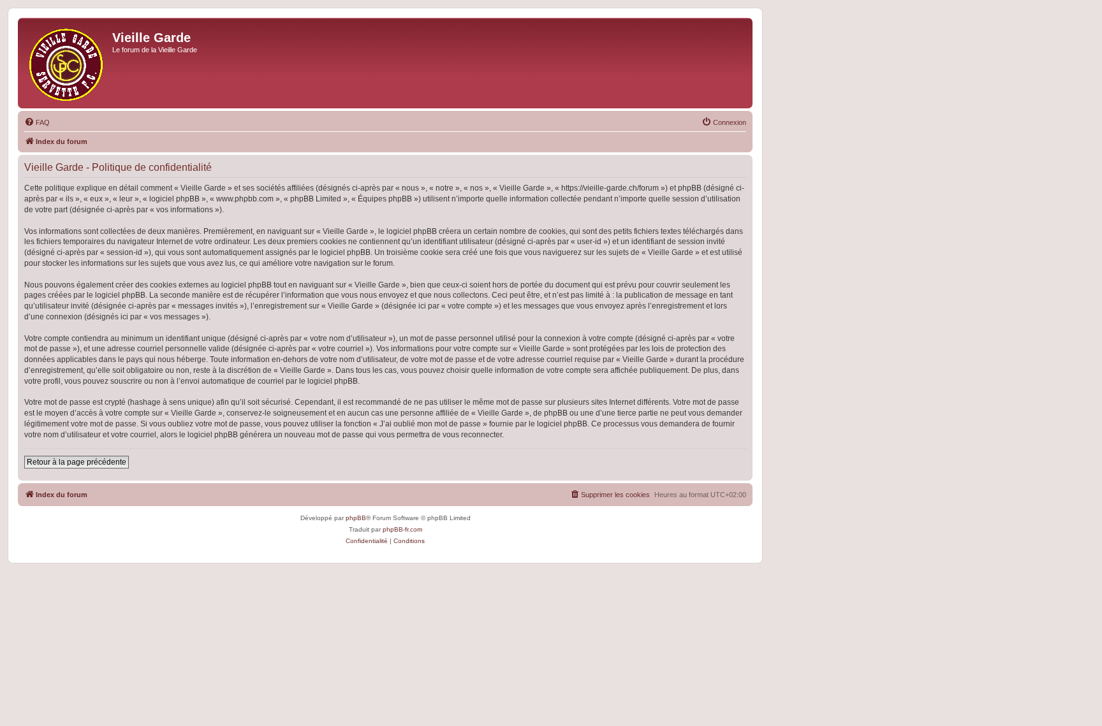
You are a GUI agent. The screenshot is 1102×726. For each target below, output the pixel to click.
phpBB (356, 517)
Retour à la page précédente (76, 462)
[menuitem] (37, 122)
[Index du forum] (66, 63)
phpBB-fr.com (402, 529)
